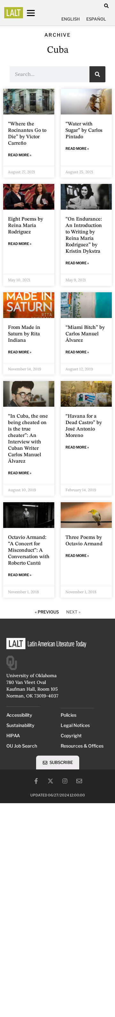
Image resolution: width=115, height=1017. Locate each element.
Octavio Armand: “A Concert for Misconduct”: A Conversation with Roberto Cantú (29, 550)
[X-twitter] (50, 781)
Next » (73, 611)
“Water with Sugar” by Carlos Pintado (84, 131)
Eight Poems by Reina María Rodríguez (25, 226)
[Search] (97, 74)
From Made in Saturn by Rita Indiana (24, 334)
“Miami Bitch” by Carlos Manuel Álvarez (85, 334)
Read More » (19, 155)
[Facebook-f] (36, 781)
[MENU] (37, 13)
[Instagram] (65, 781)
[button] (106, 5)
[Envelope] (79, 781)
